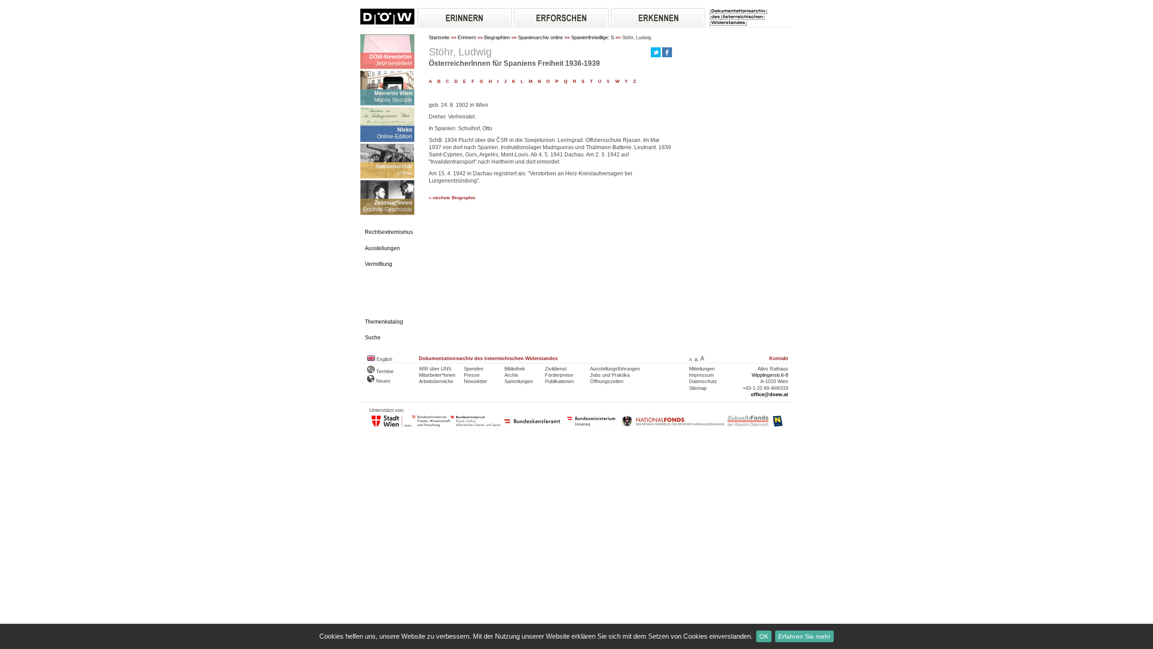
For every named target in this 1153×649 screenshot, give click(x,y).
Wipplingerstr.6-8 (770, 375)
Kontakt (778, 358)
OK (763, 636)
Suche (373, 337)
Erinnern (467, 37)
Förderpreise (559, 375)
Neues (382, 381)
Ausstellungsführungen (615, 368)
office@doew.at (769, 394)
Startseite (439, 37)
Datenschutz (703, 381)
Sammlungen (518, 381)
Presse (472, 375)
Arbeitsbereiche (436, 381)
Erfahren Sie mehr (804, 636)
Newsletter (475, 381)
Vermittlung (378, 264)
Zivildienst (556, 368)
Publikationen (559, 381)
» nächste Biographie (452, 197)
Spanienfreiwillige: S (592, 37)
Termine (384, 371)
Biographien (497, 37)
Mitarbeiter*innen (437, 375)
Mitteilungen (702, 368)
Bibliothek (514, 368)
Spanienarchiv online (540, 37)
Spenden (473, 368)
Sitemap (698, 388)
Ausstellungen (382, 248)
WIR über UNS (435, 368)
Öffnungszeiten (606, 381)
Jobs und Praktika (610, 375)
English (383, 359)
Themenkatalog (384, 322)
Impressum (701, 375)
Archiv (511, 375)
